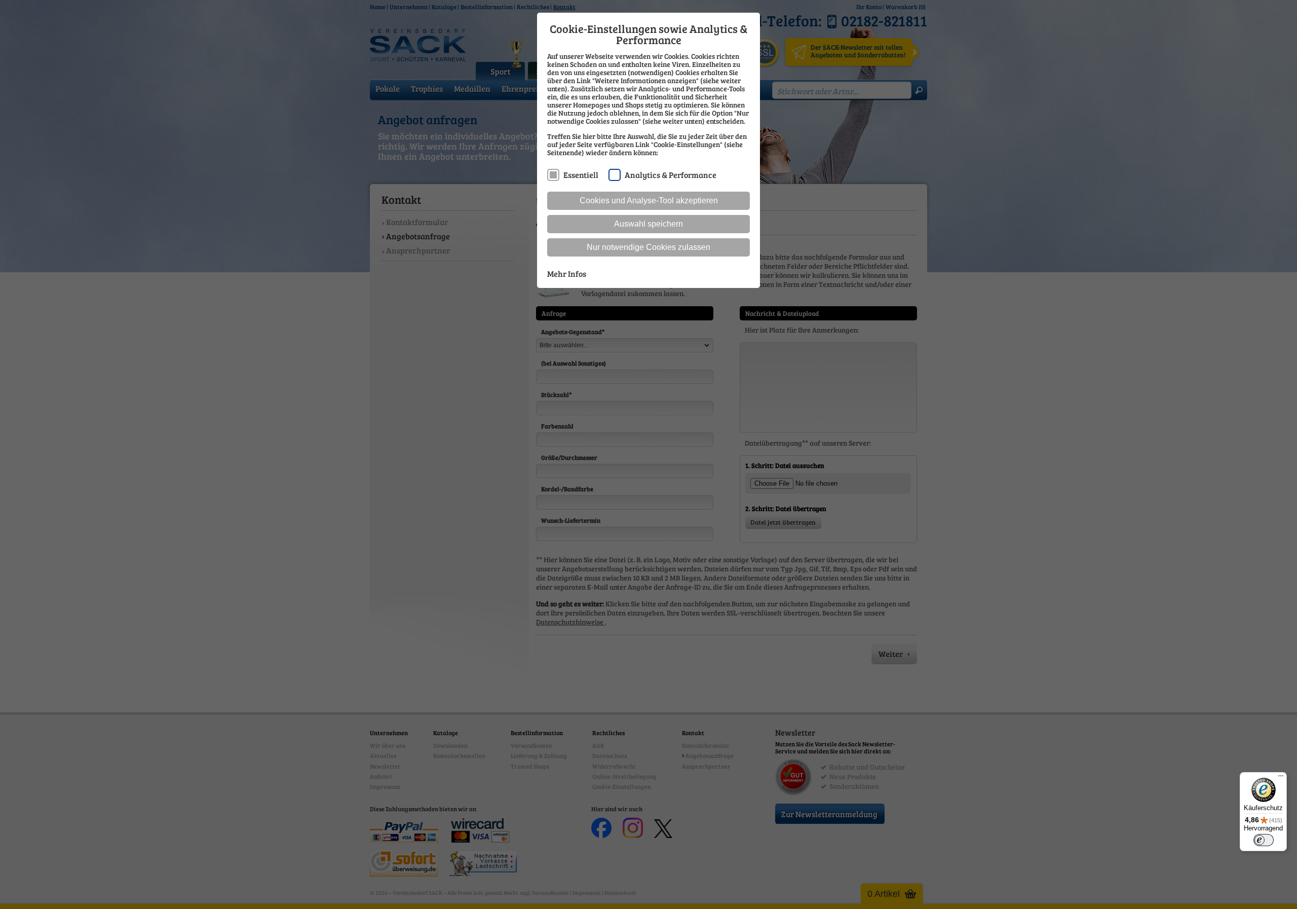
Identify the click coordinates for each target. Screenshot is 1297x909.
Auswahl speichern (648, 224)
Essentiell (580, 174)
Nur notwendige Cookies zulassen (648, 247)
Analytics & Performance (670, 174)
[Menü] (1281, 778)
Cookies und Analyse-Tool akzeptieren (649, 200)
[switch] (1263, 840)
